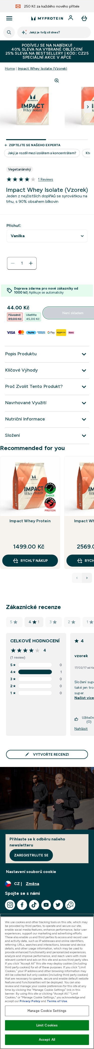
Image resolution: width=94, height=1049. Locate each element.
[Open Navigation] (9, 18)
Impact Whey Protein (30, 521)
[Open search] (9, 32)
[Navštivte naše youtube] (46, 905)
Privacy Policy (30, 1001)
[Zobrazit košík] (84, 18)
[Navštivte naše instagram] (10, 905)
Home (10, 68)
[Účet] (71, 18)
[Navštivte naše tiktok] (34, 905)
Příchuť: (14, 225)
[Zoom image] (57, 80)
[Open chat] (70, 905)
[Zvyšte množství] (30, 263)
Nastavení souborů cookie (31, 871)
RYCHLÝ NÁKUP (34, 561)
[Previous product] (77, 578)
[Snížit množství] (12, 263)
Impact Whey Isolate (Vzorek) (42, 68)
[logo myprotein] (47, 18)
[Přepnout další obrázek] (88, 107)
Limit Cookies (47, 1025)
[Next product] (87, 578)
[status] (21, 263)
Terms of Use (57, 1001)
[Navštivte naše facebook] (22, 905)
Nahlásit (81, 729)
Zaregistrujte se (31, 855)
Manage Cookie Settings (47, 1011)
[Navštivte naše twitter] (58, 905)
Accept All (47, 1039)
